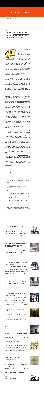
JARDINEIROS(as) (12, 5)
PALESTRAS (24, 5)
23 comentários (11, 337)
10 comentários (11, 304)
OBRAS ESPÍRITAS (18, 5)
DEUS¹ (6, 326)
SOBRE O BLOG (6, 5)
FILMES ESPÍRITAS (29, 5)
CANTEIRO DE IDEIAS (9, 1)
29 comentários (11, 273)
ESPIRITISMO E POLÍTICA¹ (12, 342)
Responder (8, 182)
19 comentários (11, 368)
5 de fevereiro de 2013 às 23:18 (12, 205)
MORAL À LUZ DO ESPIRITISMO (14, 278)
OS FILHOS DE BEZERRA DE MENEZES (16, 262)
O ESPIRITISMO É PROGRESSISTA (14, 373)
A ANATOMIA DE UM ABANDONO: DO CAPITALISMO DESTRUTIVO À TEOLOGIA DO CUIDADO (16, 245)
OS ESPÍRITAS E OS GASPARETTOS (15, 293)
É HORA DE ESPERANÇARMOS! (14, 357)
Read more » (26, 273)
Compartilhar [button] (7, 273)
